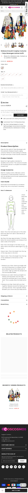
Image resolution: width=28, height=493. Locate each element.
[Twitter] (23, 466)
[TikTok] (15, 466)
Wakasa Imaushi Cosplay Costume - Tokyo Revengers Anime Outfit (14, 405)
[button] (22, 37)
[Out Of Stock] (18, 399)
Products (7, 11)
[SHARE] (26, 106)
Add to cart (16, 490)
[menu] (2, 7)
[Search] (6, 7)
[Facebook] (3, 466)
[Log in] (22, 7)
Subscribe (20, 115)
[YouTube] (19, 466)
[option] (14, 26)
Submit (22, 461)
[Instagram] (7, 466)
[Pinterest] (11, 466)
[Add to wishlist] (2, 490)
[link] (14, 375)
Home (2, 11)
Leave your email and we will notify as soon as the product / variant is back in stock (14, 111)
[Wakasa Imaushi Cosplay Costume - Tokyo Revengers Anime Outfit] (14, 394)
